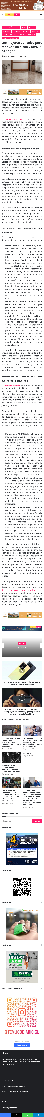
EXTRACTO (27, 753)
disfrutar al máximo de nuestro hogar (20, 590)
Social (5, 35)
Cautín (24, 28)
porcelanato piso (15, 119)
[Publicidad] (22, 5)
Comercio (32, 28)
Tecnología (13, 35)
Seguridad (35, 31)
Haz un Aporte (22, 1045)
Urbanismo (14, 38)
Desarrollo (16, 31)
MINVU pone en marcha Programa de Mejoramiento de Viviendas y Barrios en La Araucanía (11, 742)
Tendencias (31, 35)
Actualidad (6, 28)
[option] (22, 645)
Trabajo (5, 38)
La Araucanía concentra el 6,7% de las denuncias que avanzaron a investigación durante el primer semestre (32, 742)
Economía (26, 31)
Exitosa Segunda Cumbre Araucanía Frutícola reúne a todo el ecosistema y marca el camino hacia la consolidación (11, 795)
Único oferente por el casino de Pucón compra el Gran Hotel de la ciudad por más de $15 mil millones (22, 648)
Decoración (6, 31)
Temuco (22, 35)
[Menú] (41, 16)
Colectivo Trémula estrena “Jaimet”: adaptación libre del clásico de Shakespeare (11, 768)
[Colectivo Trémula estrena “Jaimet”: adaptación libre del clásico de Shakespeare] (11, 757)
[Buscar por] (3, 16)
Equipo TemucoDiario (9, 56)
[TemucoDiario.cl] (12, 15)
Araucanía (15, 28)
